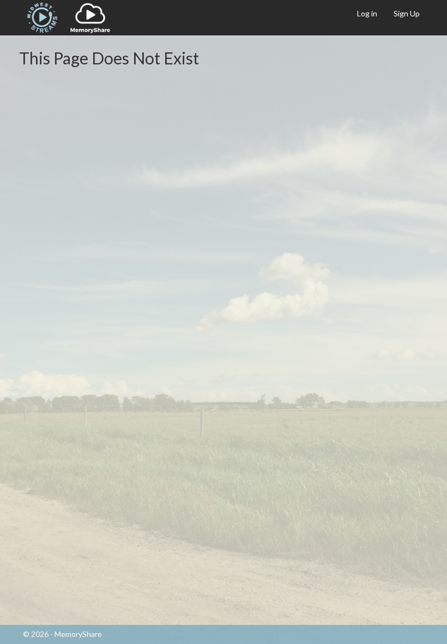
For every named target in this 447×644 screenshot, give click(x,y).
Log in (367, 13)
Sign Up (407, 13)
